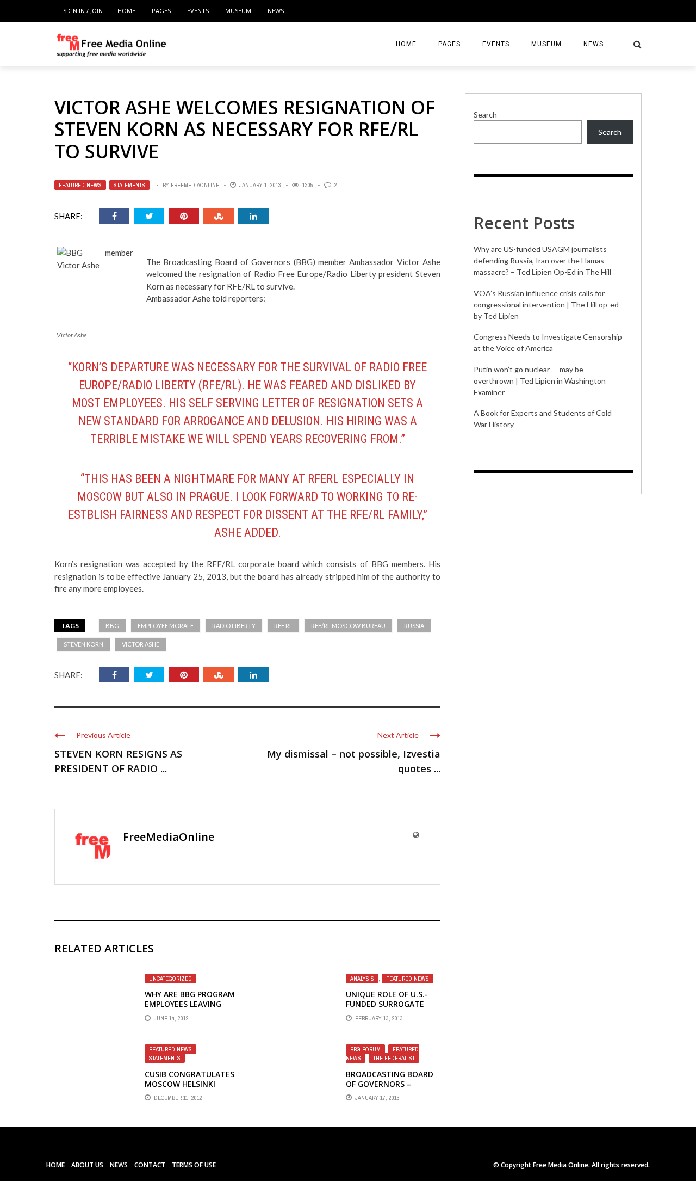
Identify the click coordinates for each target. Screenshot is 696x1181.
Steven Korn (83, 644)
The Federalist (394, 1058)
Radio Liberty (234, 625)
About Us (87, 1165)
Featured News (80, 185)
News (276, 11)
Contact (149, 1165)
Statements (129, 185)
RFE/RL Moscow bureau (348, 625)
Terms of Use (194, 1165)
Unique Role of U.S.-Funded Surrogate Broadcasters (387, 1004)
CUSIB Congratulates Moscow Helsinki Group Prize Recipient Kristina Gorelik (189, 1089)
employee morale (166, 625)
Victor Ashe (140, 644)
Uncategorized (170, 978)
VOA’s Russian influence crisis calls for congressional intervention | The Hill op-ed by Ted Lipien (546, 304)
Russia (414, 625)
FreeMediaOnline (195, 185)
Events (198, 11)
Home (126, 11)
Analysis (362, 978)
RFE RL (283, 625)
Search (485, 114)
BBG (112, 625)
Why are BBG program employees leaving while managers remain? (190, 1009)
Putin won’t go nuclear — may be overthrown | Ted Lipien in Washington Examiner (540, 381)
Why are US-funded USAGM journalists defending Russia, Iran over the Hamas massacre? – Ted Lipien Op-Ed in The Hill (542, 260)
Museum (238, 11)
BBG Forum (365, 1049)
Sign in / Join (83, 11)
